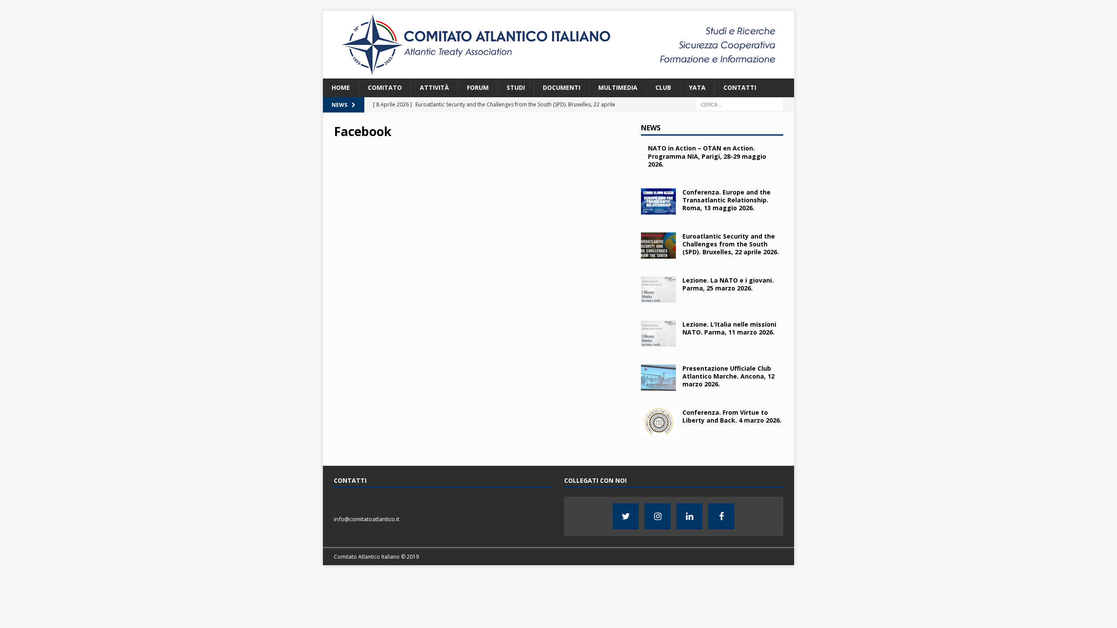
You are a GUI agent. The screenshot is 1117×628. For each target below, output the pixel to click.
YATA (697, 87)
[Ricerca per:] (739, 104)
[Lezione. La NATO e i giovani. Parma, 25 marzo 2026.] (658, 289)
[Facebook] (721, 516)
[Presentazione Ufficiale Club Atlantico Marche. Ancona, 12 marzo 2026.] (658, 378)
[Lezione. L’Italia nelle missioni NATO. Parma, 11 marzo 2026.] (658, 334)
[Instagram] (657, 516)
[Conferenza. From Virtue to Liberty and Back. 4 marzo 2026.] (658, 422)
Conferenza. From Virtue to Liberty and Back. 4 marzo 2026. (731, 416)
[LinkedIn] (689, 516)
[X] (626, 516)
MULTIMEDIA (617, 87)
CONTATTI (739, 87)
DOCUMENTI (561, 87)
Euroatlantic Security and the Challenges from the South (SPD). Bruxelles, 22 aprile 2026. (730, 244)
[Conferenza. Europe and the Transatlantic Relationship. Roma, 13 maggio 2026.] (658, 201)
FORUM (478, 87)
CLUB (663, 87)
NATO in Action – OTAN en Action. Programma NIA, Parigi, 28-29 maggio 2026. (707, 156)
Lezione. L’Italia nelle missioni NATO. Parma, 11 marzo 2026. (729, 328)
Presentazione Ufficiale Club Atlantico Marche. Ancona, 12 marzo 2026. (728, 376)
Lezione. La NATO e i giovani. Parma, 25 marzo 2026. (728, 284)
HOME (341, 87)
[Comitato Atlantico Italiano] (558, 73)
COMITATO (385, 87)
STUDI (516, 87)
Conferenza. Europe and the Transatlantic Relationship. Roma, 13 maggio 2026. (726, 200)
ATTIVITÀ (434, 87)
